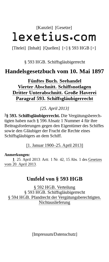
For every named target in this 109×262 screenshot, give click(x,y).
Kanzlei (44, 27)
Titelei (18, 48)
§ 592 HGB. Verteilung (54, 187)
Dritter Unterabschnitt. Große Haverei (54, 92)
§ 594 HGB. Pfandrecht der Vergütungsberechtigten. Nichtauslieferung (54, 200)
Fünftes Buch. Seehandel (54, 81)
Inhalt (34, 48)
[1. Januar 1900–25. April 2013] (54, 145)
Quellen (51, 48)
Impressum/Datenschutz (55, 234)
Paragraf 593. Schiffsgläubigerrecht (54, 98)
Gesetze (63, 27)
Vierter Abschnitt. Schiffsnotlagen (54, 86)
